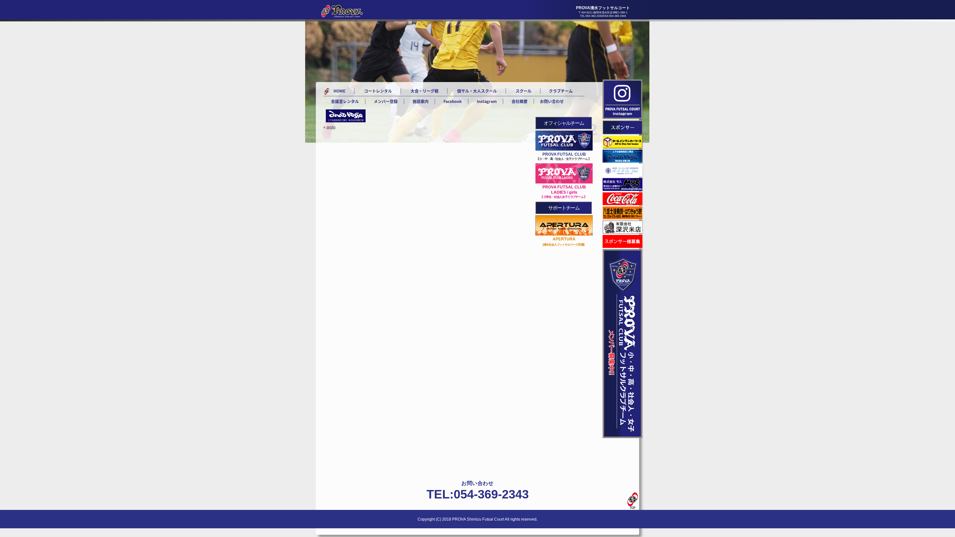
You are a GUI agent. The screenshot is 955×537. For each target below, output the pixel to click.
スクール (523, 91)
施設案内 (421, 101)
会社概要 (519, 101)
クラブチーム (561, 91)
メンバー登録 (386, 101)
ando (331, 127)
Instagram (487, 101)
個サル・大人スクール (477, 91)
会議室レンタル (345, 101)
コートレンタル (378, 91)
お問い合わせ (552, 101)
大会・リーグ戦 (424, 91)
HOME (339, 91)
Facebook (452, 101)
